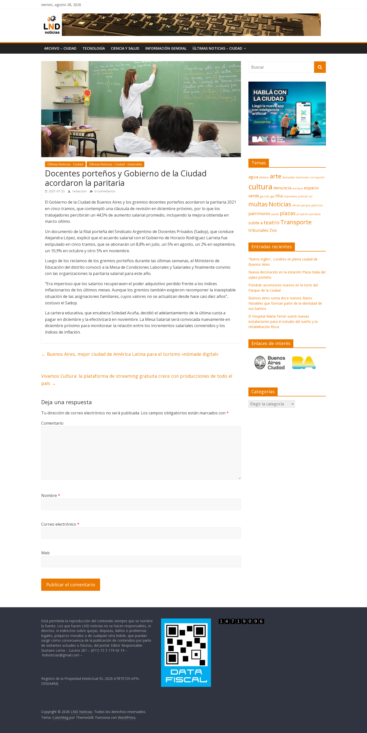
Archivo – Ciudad (60, 48)
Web (45, 553)
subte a (255, 223)
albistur (264, 177)
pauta (275, 214)
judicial (303, 196)
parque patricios (312, 205)
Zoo (273, 230)
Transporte (296, 222)
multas (258, 204)
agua (253, 177)
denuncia (282, 188)
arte (275, 176)
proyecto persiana (309, 214)
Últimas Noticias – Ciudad (217, 48)
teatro (271, 222)
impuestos (290, 196)
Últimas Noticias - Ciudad (65, 164)
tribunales (258, 230)
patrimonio (259, 213)
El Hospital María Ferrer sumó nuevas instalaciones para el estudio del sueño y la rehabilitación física (283, 321)
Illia (279, 196)
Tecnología (93, 48)
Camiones (302, 177)
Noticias (280, 204)
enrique (297, 188)
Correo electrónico (60, 524)
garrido (265, 196)
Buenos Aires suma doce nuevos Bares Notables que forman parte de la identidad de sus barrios (285, 303)
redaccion (79, 191)
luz (311, 196)
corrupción (317, 177)
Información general (165, 48)
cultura (260, 187)
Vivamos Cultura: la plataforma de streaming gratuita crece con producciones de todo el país (136, 379)
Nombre (50, 495)
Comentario (52, 423)
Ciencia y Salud (125, 48)
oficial (296, 205)
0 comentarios (104, 191)
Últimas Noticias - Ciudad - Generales (115, 164)
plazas (288, 213)
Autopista (288, 177)
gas (272, 196)
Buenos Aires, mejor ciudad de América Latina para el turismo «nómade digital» (129, 354)
